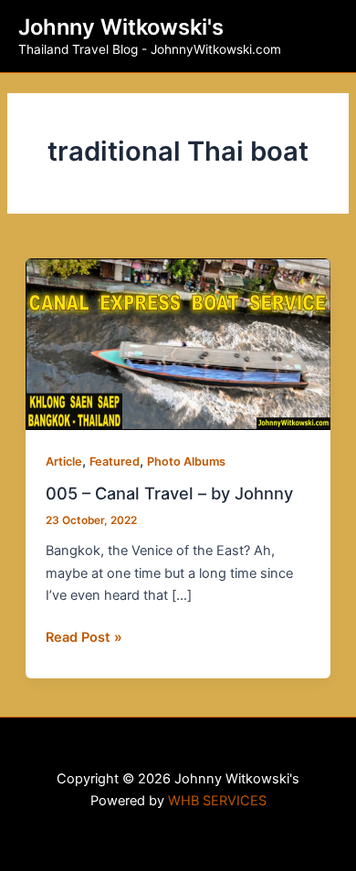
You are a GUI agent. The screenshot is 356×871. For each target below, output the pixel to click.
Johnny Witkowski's (121, 27)
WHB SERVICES (217, 800)
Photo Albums (186, 461)
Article (64, 461)
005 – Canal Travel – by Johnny (169, 493)
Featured (114, 461)
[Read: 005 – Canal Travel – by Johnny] (178, 343)
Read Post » (84, 635)
